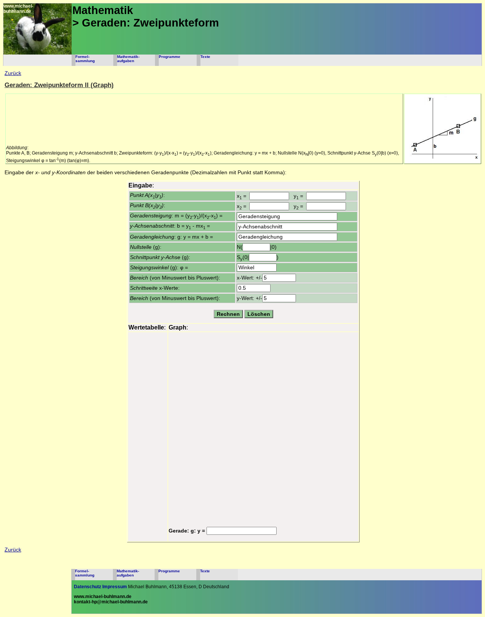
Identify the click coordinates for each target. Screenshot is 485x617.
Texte (205, 57)
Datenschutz (87, 586)
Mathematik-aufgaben (128, 59)
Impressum (114, 586)
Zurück (13, 73)
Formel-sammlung (85, 59)
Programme (169, 57)
